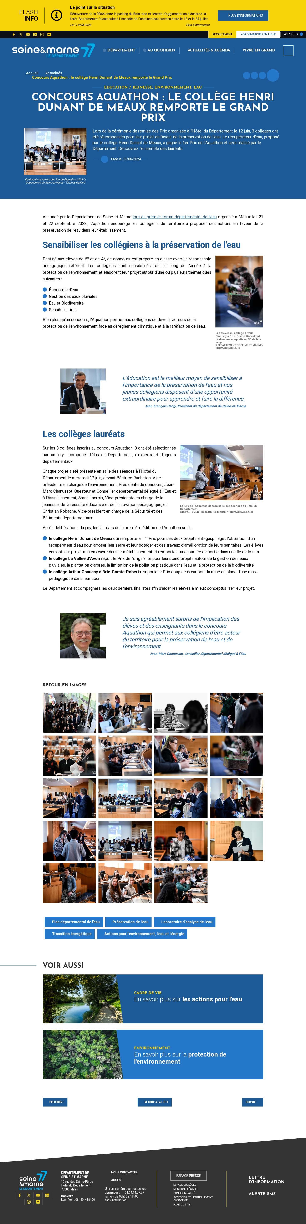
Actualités (53, 73)
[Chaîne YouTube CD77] (28, 34)
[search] (288, 50)
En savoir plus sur (188, 999)
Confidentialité (184, 1193)
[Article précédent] (7, 15)
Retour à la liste (156, 1102)
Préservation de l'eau (130, 922)
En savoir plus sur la (180, 1058)
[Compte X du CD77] (20, 34)
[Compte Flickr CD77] (49, 34)
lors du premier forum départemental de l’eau (174, 216)
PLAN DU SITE (181, 1204)
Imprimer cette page (246, 75)
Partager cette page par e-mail (262, 75)
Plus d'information (198, 24)
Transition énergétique (72, 934)
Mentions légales (185, 1188)
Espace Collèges (184, 1184)
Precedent (56, 1102)
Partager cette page (273, 75)
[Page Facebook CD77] (13, 34)
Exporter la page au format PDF (254, 75)
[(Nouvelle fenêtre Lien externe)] (122, 1192)
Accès (116, 1180)
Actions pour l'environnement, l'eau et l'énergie (144, 934)
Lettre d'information (267, 1180)
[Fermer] (299, 15)
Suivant (251, 1102)
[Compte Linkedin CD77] (35, 34)
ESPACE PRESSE (188, 1175)
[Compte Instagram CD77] (42, 34)
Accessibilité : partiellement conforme (193, 1199)
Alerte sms (262, 1194)
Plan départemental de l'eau (76, 922)
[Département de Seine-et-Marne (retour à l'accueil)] (53, 50)
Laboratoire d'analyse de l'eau (186, 922)
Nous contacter (124, 1172)
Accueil (32, 73)
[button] (119, 50)
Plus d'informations (245, 15)
